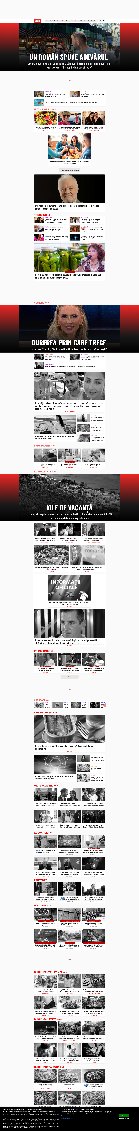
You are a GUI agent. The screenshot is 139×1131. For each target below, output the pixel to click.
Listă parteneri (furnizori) (67, 1118)
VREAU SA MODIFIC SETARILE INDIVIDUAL (124, 1119)
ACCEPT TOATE (124, 1115)
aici (38, 1123)
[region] (69, 1119)
